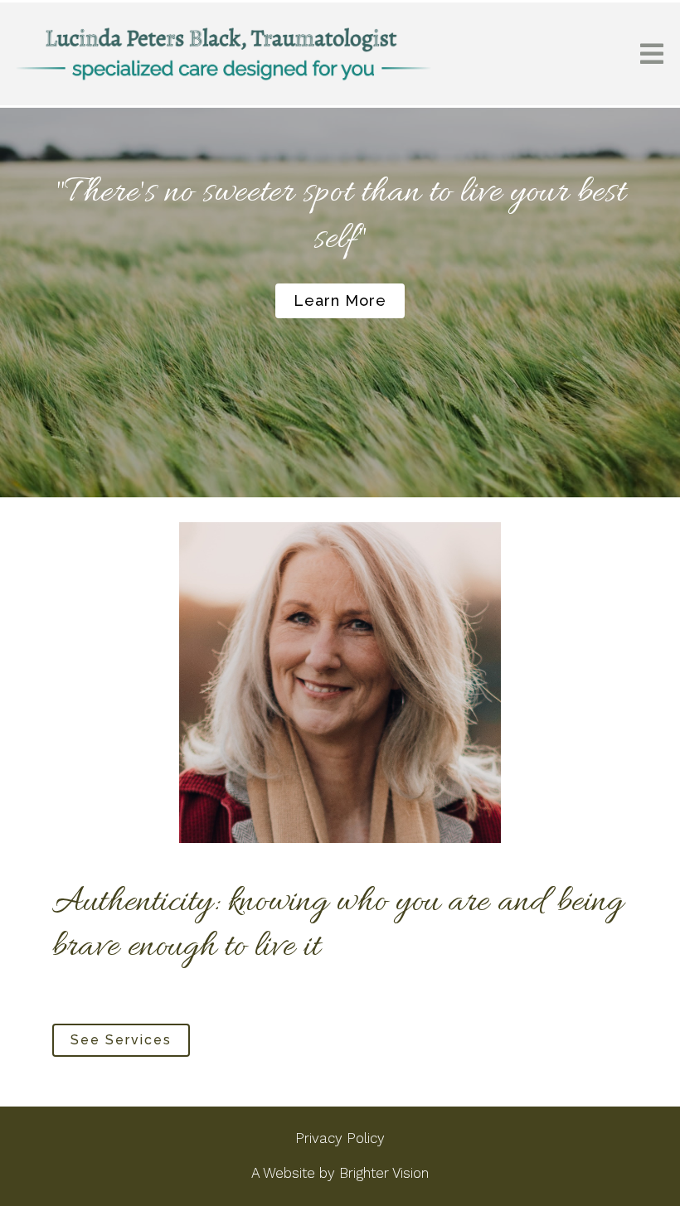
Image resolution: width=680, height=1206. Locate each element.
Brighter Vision (384, 1173)
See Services (121, 1040)
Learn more (340, 300)
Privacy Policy (340, 1138)
